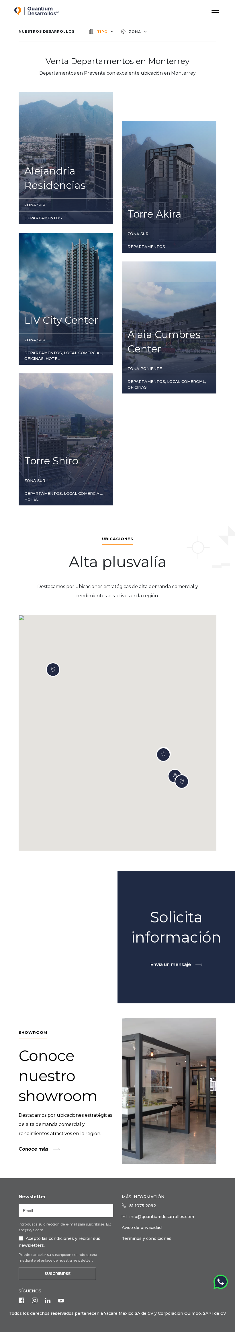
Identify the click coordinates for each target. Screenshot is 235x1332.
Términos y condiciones (146, 1238)
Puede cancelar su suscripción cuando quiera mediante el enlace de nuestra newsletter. (58, 1257)
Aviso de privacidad (142, 1227)
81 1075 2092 (142, 1205)
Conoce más (33, 1149)
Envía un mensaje (170, 964)
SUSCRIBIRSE (57, 1273)
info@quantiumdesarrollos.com (161, 1216)
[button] (181, 781)
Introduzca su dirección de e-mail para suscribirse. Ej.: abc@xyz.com (65, 1227)
